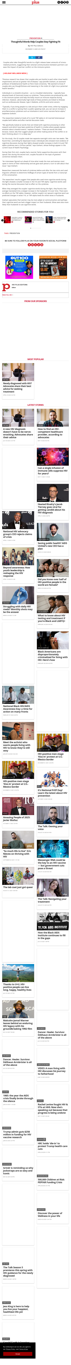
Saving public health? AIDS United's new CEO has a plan (52, 546)
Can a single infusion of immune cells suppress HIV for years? (52, 471)
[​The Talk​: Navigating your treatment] (53, 888)
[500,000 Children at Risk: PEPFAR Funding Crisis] (53, 1168)
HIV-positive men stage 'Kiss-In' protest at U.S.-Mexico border (16, 784)
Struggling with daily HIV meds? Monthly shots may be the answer (18, 609)
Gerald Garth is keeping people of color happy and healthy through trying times (52, 1314)
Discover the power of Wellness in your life (50, 1214)
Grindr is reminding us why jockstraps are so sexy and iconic (18, 1171)
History (5, 1092)
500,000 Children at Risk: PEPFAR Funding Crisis (51, 1181)
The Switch (6, 847)
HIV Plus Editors (36, 46)
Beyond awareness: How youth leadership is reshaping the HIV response (16, 571)
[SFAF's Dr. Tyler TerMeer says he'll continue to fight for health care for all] (53, 1338)
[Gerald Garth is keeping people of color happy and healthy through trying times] (18, 1331)
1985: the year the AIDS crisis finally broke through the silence (18, 1098)
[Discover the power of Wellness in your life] (53, 1202)
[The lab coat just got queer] (18, 876)
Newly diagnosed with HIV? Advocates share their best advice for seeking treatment (17, 387)
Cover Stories (42, 1345)
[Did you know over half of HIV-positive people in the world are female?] (53, 568)
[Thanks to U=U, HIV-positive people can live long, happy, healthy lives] (18, 973)
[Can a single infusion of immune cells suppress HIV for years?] (53, 457)
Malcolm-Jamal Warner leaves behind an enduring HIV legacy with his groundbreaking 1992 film (18, 1024)
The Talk (5, 379)
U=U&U (5, 980)
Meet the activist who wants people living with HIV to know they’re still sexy (16, 746)
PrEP (39, 786)
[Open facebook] (61, 2)
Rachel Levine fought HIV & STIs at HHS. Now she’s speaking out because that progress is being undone (53, 1108)
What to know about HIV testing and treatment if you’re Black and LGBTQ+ (51, 618)
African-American (8, 702)
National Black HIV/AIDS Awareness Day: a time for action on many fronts (17, 709)
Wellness (6, 1339)
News (4, 527)
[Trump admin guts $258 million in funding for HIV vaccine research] (18, 1120)
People (5, 813)
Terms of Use (23, 1349)
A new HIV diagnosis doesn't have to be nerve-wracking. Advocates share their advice (18, 433)
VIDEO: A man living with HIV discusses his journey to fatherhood (51, 1071)
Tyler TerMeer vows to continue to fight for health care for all (50, 1352)
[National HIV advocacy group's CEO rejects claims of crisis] (18, 520)
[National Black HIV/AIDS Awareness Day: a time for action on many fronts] (18, 695)
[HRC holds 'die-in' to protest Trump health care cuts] (53, 1132)
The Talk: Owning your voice (50, 828)
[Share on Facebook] (39, 57)
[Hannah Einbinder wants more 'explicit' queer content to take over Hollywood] (28, 219)
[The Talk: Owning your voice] (53, 815)
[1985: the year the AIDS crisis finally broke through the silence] (18, 1084)
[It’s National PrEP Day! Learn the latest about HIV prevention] (53, 779)
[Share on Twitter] (32, 57)
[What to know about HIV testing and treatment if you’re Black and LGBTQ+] (53, 604)
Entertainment (42, 500)
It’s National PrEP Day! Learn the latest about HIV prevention (52, 793)
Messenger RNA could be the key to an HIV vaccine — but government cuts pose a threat (52, 864)
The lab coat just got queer (18, 887)
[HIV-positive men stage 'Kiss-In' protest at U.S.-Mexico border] (18, 770)
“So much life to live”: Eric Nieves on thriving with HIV (17, 854)
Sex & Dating (7, 1164)
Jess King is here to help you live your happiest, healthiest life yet (16, 1309)
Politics (40, 1101)
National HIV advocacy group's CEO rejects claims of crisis (17, 534)
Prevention (35, 38)
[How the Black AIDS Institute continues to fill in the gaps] (53, 921)
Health (5, 738)
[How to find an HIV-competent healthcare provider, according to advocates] (53, 418)
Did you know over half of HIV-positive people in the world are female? (52, 582)
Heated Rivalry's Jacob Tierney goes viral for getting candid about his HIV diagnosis (51, 508)
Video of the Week (43, 1064)
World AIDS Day (8, 777)
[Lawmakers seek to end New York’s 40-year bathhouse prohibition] (7, 219)
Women (40, 575)
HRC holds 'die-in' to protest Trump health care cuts (52, 1146)
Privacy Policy (10, 1349)
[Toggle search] (58, 2)
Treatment (6, 603)
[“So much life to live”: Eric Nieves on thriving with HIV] (18, 840)
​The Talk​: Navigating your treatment (52, 900)
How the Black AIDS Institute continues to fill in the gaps (51, 935)
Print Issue (6, 1302)
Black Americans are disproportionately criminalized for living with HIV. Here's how (53, 655)
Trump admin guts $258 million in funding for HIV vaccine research (17, 1134)
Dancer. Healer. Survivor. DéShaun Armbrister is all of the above (17, 1062)
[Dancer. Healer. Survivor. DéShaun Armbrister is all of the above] (18, 1048)
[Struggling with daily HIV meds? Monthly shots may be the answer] (18, 595)
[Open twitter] (64, 2)
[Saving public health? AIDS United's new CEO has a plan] (53, 532)
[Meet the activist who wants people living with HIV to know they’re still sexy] (18, 731)
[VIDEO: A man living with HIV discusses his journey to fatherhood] (53, 1057)
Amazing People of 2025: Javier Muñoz (16, 819)
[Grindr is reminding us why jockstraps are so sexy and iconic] (18, 1157)
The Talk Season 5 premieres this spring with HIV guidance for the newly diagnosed (18, 1271)
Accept (18, 1354)
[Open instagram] (67, 2)
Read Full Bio (7, 295)
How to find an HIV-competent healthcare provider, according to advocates (50, 433)
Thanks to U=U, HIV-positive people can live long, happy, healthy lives (17, 987)
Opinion (5, 564)
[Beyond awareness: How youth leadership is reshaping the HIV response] (18, 556)
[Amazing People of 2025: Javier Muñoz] (18, 806)
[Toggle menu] (4, 2)
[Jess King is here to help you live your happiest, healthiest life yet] (18, 1295)
